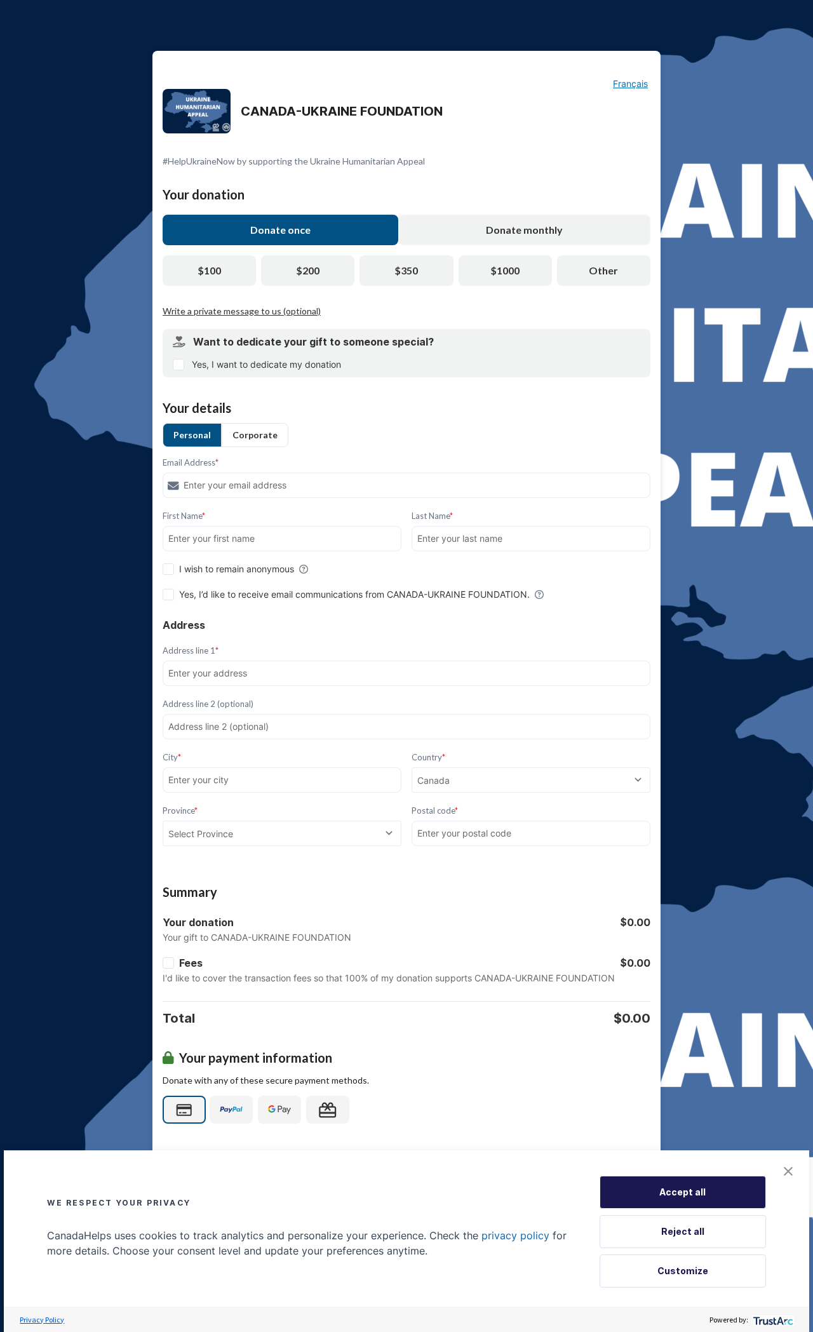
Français (630, 83)
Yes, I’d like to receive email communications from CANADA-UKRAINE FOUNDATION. (354, 594)
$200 (307, 270)
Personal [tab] (192, 434)
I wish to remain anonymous (236, 568)
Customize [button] (682, 1270)
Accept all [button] (682, 1192)
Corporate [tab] (255, 434)
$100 (209, 270)
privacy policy (515, 1235)
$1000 (505, 270)
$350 (406, 270)
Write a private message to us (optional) (242, 311)
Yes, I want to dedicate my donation (266, 364)
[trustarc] (772, 1319)
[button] (788, 1171)
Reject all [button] (682, 1231)
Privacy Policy (42, 1319)
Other (603, 270)
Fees (191, 963)
